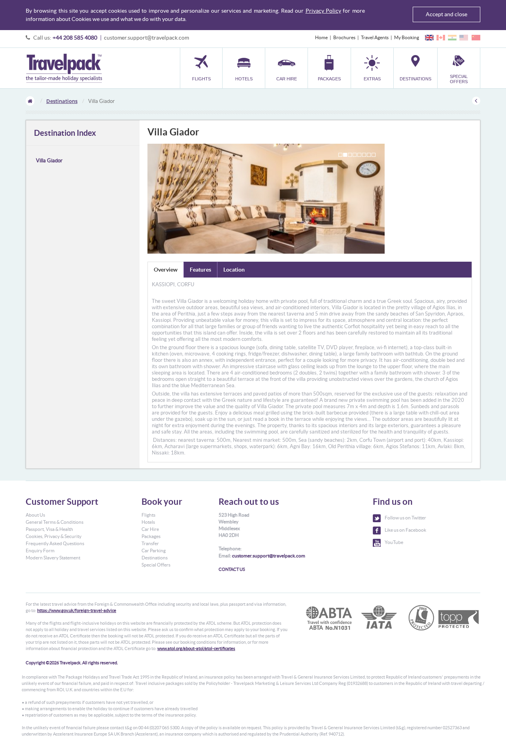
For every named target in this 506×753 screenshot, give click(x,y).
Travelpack (64, 68)
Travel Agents (375, 37)
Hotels (148, 522)
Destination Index (65, 132)
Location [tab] (234, 269)
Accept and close (446, 14)
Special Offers (156, 564)
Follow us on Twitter (405, 517)
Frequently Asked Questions (55, 543)
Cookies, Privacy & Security (53, 536)
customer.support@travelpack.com (146, 37)
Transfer (150, 543)
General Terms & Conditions (54, 522)
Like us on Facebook (405, 529)
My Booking (406, 37)
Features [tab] (200, 269)
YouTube (394, 542)
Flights (148, 514)
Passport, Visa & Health (49, 529)
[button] (372, 68)
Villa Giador (49, 161)
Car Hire (150, 529)
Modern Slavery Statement (53, 557)
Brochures (344, 37)
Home (321, 37)
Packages (151, 536)
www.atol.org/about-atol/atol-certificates (196, 648)
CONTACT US (232, 569)
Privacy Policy (323, 11)
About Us (35, 514)
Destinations (61, 101)
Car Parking (154, 550)
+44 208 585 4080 (75, 37)
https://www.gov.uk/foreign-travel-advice (76, 610)
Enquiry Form (40, 550)
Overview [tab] (165, 269)
